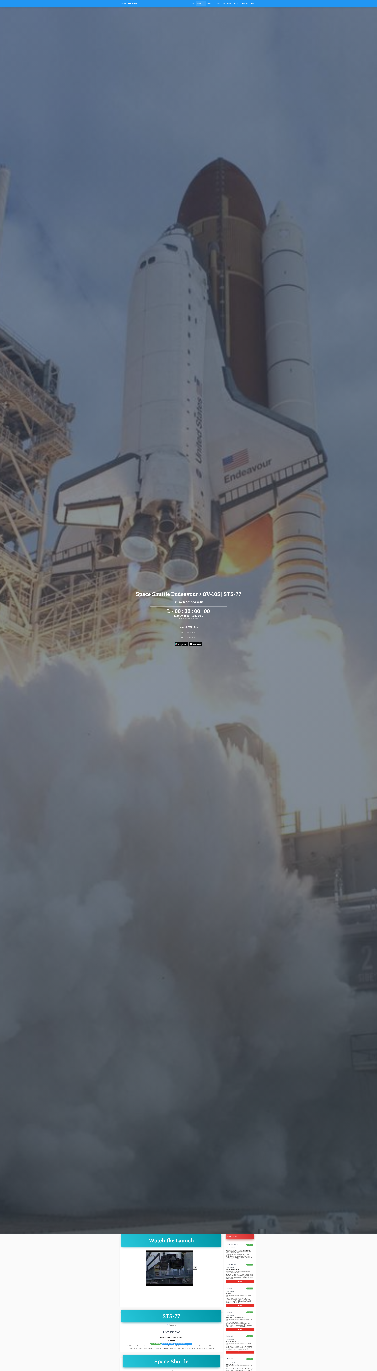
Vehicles (236, 3)
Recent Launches (232, 1236)
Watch (241, 1281)
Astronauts (227, 3)
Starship (210, 3)
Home (192, 3)
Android (245, 3)
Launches (200, 3)
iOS (253, 3)
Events (218, 3)
